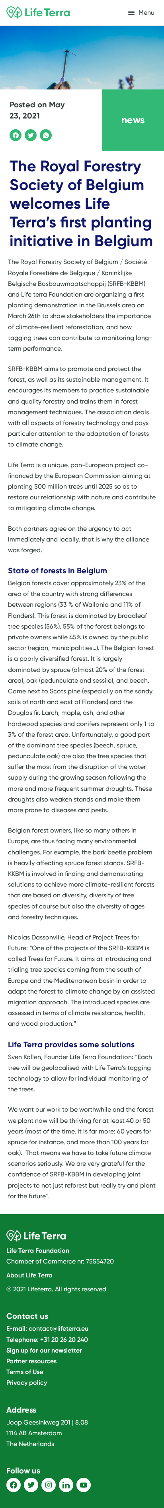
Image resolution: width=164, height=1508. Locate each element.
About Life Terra (29, 1275)
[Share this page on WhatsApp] (44, 134)
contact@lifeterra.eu (58, 1328)
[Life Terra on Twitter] (31, 1485)
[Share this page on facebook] (14, 134)
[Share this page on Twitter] (29, 134)
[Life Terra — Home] (38, 12)
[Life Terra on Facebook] (13, 1485)
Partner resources (31, 1361)
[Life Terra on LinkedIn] (66, 1485)
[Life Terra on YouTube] (83, 1485)
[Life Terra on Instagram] (48, 1485)
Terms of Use (24, 1372)
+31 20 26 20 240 (64, 1339)
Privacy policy (26, 1382)
